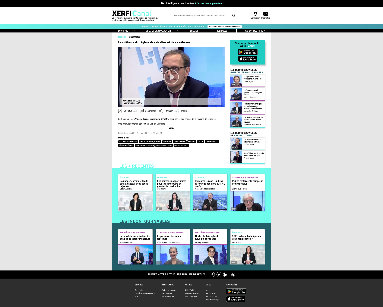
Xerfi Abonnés (211, 296)
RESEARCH (194, 30)
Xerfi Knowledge (212, 299)
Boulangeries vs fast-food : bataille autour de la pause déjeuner (134, 184)
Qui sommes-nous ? (170, 290)
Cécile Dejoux (249, 81)
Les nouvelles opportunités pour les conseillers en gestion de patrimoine (171, 184)
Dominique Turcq (239, 189)
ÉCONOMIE (123, 30)
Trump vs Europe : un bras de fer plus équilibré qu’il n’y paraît (210, 184)
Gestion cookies (191, 296)
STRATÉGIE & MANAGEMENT (158, 30)
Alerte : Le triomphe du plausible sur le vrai (207, 237)
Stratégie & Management (145, 293)
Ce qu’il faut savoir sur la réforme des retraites (254, 154)
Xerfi (207, 290)
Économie (139, 290)
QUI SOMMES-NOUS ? (255, 30)
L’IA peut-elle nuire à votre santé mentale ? (252, 77)
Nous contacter (168, 296)
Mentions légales (192, 293)
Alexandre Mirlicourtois (252, 124)
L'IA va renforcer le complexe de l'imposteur (247, 182)
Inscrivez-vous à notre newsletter (224, 26)
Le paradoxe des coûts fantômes (169, 237)
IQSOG (137, 296)
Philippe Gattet (126, 243)
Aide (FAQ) (189, 290)
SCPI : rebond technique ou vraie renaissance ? (246, 237)
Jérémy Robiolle (250, 97)
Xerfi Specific (211, 293)
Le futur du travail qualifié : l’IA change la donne (253, 92)
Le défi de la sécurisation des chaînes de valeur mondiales (135, 237)
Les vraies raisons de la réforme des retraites (253, 140)
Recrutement (167, 293)
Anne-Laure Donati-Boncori (168, 243)
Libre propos (134, 37)
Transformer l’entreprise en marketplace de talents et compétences (253, 106)
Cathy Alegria (126, 189)
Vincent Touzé (249, 144)
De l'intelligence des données (191, 3)
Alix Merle (161, 189)
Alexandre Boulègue (251, 111)
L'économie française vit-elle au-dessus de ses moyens (253, 119)
